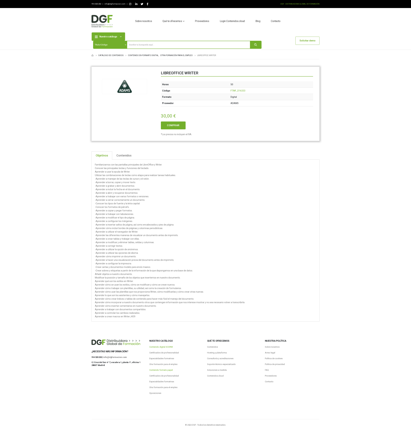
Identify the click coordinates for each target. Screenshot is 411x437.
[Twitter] (142, 4)
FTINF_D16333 (238, 90)
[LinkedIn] (136, 4)
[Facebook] (147, 4)
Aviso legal (270, 352)
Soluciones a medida (217, 370)
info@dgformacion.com (115, 4)
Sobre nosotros (143, 21)
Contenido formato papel (161, 370)
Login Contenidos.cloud (232, 21)
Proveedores (202, 21)
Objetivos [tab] (102, 155)
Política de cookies (274, 358)
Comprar (173, 125)
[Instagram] (130, 4)
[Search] (255, 44)
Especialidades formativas (161, 358)
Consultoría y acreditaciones (220, 358)
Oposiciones (155, 393)
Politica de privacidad (275, 364)
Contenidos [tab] (123, 155)
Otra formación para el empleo (163, 364)
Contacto (275, 21)
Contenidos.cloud (215, 376)
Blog (257, 21)
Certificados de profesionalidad (164, 352)
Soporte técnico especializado (221, 364)
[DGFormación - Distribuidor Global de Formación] (102, 21)
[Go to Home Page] (93, 55)
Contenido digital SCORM (161, 347)
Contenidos (212, 347)
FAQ (267, 370)
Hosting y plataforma (217, 352)
